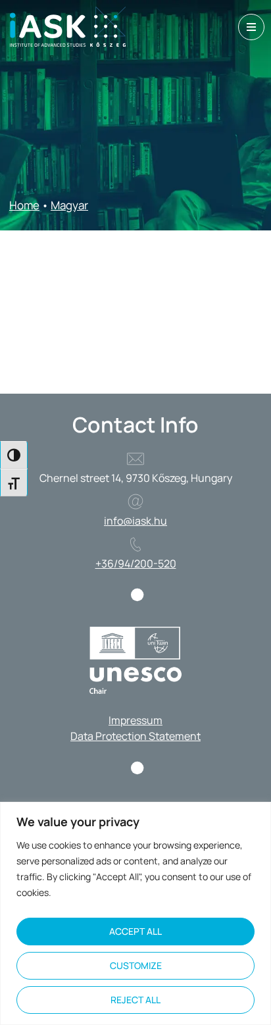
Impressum (135, 720)
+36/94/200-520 (135, 563)
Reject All (135, 999)
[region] (135, 913)
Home (24, 205)
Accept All (135, 931)
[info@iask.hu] (135, 501)
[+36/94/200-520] (135, 544)
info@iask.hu (135, 520)
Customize (136, 965)
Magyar (69, 205)
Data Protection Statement (135, 736)
